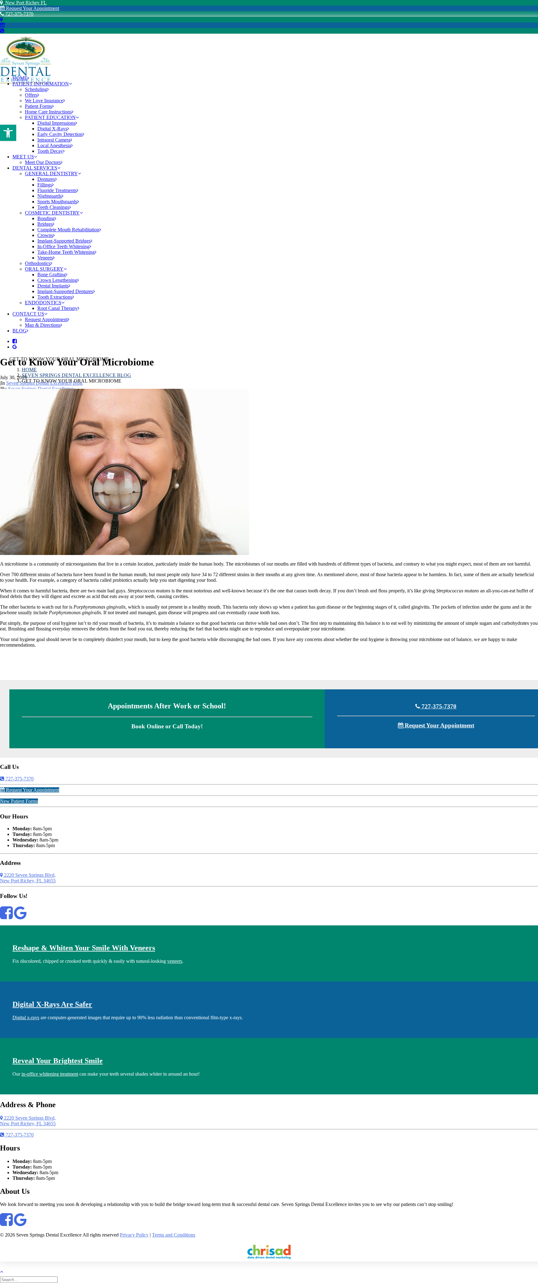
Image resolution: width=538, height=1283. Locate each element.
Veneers (45, 257)
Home (19, 78)
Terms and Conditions (173, 1234)
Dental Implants (52, 285)
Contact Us (28, 313)
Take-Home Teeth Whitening (66, 252)
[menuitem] (275, 78)
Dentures (46, 179)
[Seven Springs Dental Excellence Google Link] (20, 916)
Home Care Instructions (48, 111)
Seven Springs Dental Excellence (40, 388)
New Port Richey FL (25, 2)
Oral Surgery (44, 269)
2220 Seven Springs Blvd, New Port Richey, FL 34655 (28, 877)
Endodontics (43, 302)
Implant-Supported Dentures (65, 291)
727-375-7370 (18, 14)
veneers (174, 961)
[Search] (29, 1279)
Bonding (45, 218)
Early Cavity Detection (60, 134)
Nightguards (49, 196)
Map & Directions (42, 325)
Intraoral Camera (53, 139)
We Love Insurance (44, 100)
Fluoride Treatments (57, 190)
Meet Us (23, 156)
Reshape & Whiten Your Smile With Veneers (83, 948)
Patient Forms (38, 106)
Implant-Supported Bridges (64, 241)
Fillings (44, 184)
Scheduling (36, 89)
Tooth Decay (50, 151)
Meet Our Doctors (43, 162)
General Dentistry (51, 173)
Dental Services (34, 168)
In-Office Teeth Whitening (63, 246)
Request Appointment (46, 319)
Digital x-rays (25, 1017)
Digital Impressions (56, 123)
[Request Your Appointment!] (2, 25)
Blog (19, 330)
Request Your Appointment (32, 8)
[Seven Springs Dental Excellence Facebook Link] (6, 916)
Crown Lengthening (57, 280)
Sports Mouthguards (57, 201)
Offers (31, 95)
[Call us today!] (2, 30)
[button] (8, 133)
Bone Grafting (51, 274)
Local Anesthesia (54, 145)
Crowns (45, 235)
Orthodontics (37, 263)
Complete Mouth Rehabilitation (68, 229)
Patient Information (40, 83)
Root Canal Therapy (57, 308)
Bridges (45, 224)
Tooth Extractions (54, 297)
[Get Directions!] (1, 19)
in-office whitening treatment (49, 1074)
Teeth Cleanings (53, 207)
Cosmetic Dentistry (52, 212)
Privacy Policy (134, 1234)
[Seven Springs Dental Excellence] (269, 52)
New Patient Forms (19, 801)
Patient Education (50, 117)
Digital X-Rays (52, 128)
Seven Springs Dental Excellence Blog (76, 375)
